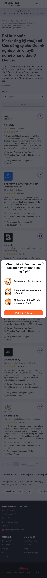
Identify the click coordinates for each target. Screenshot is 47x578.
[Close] (43, 263)
